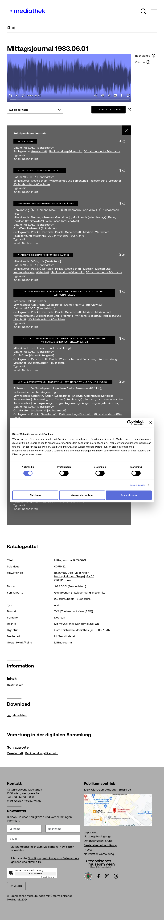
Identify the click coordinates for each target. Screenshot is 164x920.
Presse (88, 849)
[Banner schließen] (150, 422)
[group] (35, 109)
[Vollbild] (128, 95)
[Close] (126, 130)
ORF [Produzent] (64, 580)
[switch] (64, 473)
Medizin (88, 232)
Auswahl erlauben (82, 495)
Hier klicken (35, 873)
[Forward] (23, 95)
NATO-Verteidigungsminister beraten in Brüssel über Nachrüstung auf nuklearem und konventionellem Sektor (64, 340)
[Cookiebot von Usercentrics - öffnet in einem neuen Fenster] (129, 422)
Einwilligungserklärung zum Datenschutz (53, 858)
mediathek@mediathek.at (24, 800)
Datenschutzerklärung (98, 840)
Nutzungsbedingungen (98, 836)
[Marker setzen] (109, 95)
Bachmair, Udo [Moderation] (72, 572)
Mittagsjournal (63, 642)
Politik (59, 232)
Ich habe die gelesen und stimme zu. (45, 860)
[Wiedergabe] (16, 95)
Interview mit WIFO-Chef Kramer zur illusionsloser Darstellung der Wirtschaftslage (64, 293)
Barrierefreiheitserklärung (100, 845)
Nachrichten (25, 141)
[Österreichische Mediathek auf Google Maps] (118, 809)
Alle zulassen (129, 495)
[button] (143, 11)
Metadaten (19, 715)
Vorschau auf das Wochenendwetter (40, 170)
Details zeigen (137, 485)
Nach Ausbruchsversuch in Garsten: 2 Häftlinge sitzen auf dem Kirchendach (63, 382)
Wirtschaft (102, 232)
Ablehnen (35, 495)
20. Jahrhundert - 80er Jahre (102, 151)
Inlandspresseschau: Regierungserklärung (43, 255)
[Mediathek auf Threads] (115, 876)
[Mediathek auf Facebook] (98, 876)
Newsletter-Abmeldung (99, 854)
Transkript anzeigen (108, 109)
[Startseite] (26, 10)
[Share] (96, 95)
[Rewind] (10, 95)
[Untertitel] (115, 95)
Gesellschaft (39, 151)
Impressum (91, 832)
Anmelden (16, 886)
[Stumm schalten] (102, 95)
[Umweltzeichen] (88, 875)
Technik (96, 315)
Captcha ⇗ (48, 877)
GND (89, 576)
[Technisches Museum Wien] (99, 863)
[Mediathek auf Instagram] (107, 876)
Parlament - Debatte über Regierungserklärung (46, 203)
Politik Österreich (42, 232)
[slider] (69, 100)
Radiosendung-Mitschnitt (65, 151)
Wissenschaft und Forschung (67, 180)
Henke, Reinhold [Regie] (69, 576)
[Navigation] (152, 11)
